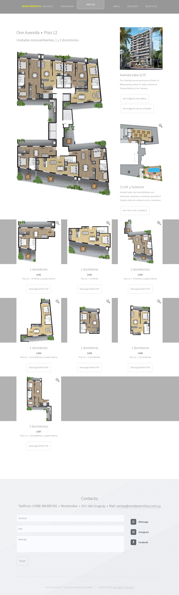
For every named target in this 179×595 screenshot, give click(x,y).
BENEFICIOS (151, 6)
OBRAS (116, 6)
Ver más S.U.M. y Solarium (135, 210)
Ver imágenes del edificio (134, 98)
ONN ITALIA (37, 6)
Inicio (90, 4)
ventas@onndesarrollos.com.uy (138, 506)
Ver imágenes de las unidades (137, 108)
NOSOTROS (132, 6)
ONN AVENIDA (67, 6)
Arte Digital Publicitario (123, 587)
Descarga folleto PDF (39, 288)
